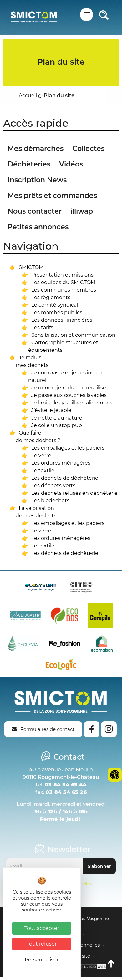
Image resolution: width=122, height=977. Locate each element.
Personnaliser (41, 960)
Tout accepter (41, 928)
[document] (61, 488)
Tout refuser (42, 944)
